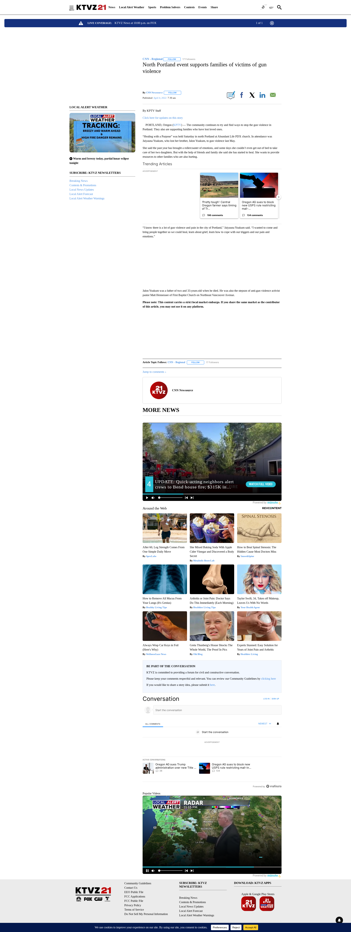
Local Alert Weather (131, 7)
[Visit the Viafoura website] (274, 786)
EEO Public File (133, 892)
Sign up (275, 699)
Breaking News (78, 180)
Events (202, 7)
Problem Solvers (170, 7)
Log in (266, 699)
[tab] (153, 724)
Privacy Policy (132, 905)
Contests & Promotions (82, 185)
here (212, 684)
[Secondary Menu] (74, 7)
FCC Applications (134, 896)
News (111, 7)
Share (214, 7)
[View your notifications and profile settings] (278, 723)
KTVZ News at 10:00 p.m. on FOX (135, 22)
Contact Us (130, 887)
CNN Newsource (154, 92)
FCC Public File (133, 900)
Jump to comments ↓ (154, 371)
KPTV (177, 124)
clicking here (268, 678)
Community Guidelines (137, 883)
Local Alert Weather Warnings (86, 198)
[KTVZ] (91, 7)
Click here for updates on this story (163, 117)
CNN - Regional (176, 362)
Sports (152, 7)
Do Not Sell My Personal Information (146, 914)
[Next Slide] (278, 197)
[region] (212, 742)
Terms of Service (134, 909)
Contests (189, 7)
